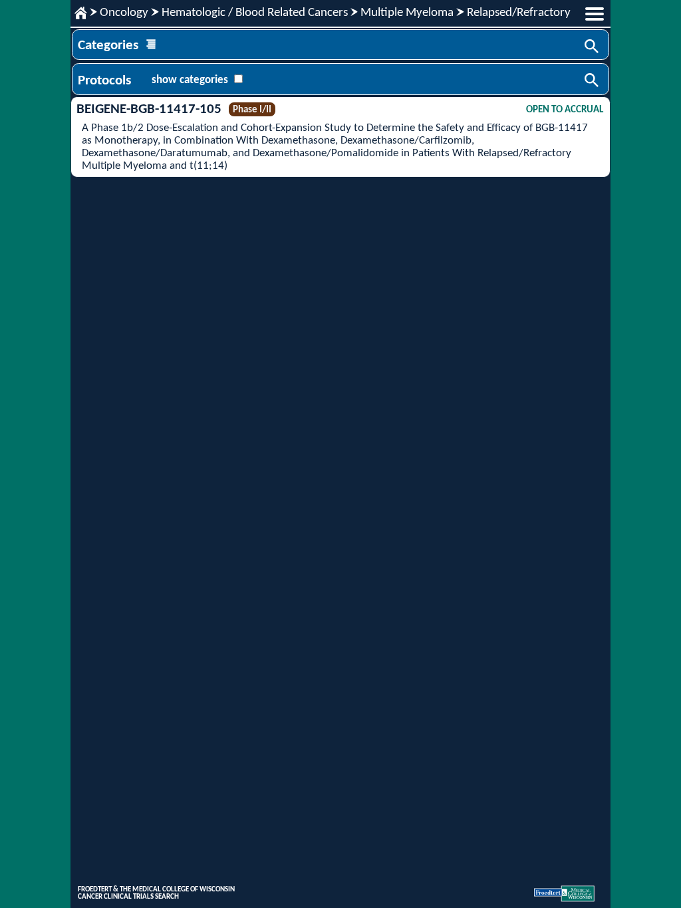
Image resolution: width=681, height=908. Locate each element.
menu (594, 14)
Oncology (124, 13)
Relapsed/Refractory (519, 13)
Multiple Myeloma (407, 13)
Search (593, 47)
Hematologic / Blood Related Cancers (255, 13)
